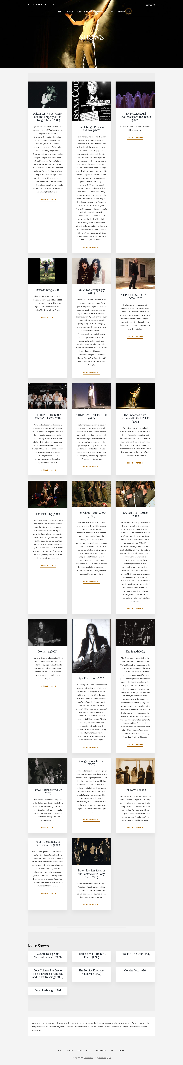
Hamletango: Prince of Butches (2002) (91, 128)
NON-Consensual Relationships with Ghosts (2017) (135, 117)
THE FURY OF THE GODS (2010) (91, 416)
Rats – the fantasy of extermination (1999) (47, 843)
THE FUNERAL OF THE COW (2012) (135, 296)
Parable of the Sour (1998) (135, 954)
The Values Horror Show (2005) (91, 514)
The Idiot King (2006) (48, 514)
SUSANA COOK (42, 4)
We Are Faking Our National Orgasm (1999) (48, 955)
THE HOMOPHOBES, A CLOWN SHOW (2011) (48, 416)
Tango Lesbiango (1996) (47, 990)
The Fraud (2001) (135, 651)
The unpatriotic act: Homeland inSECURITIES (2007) (135, 418)
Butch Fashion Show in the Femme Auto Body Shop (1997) (91, 874)
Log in (109, 1058)
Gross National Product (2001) (48, 791)
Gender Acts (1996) (135, 970)
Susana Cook (88, 1058)
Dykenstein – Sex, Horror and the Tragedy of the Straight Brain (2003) (48, 117)
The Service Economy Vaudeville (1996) (91, 972)
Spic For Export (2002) (91, 678)
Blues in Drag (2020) (47, 290)
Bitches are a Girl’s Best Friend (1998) (91, 955)
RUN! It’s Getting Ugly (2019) (91, 291)
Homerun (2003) (47, 651)
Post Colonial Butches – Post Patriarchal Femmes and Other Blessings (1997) (47, 974)
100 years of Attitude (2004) (135, 514)
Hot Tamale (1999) (135, 790)
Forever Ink (102, 1058)
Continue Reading (48, 199)
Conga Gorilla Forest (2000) (91, 762)
